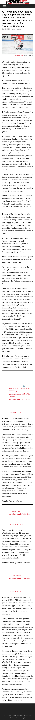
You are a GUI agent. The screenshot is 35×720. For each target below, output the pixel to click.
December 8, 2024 (16, 524)
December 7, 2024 (16, 413)
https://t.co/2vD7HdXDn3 (18, 388)
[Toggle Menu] (4, 6)
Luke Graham (16, 29)
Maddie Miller (18, 55)
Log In (23, 718)
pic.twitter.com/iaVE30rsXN (19, 514)
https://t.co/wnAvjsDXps (18, 394)
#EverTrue (16, 511)
